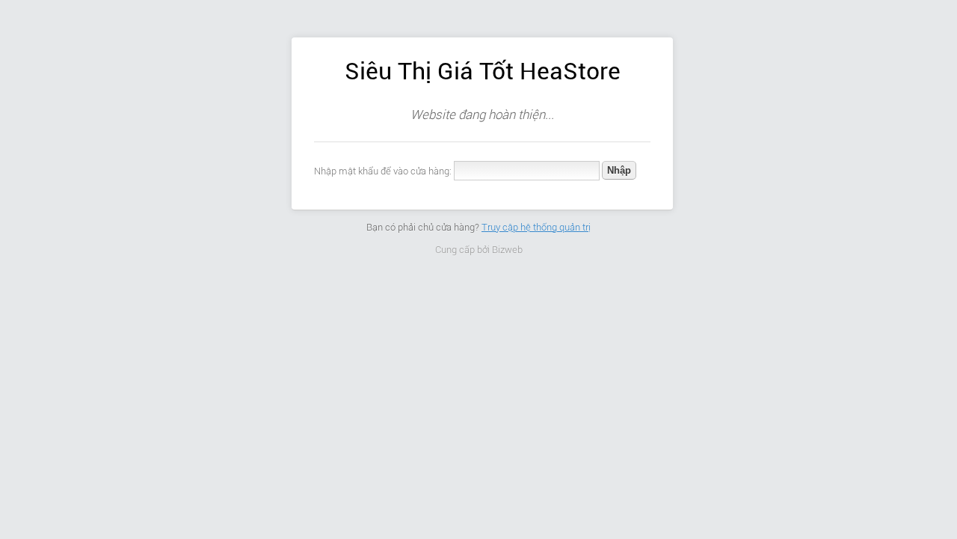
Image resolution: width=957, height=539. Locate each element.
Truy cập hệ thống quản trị (536, 227)
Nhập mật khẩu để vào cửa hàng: (383, 171)
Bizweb (507, 249)
